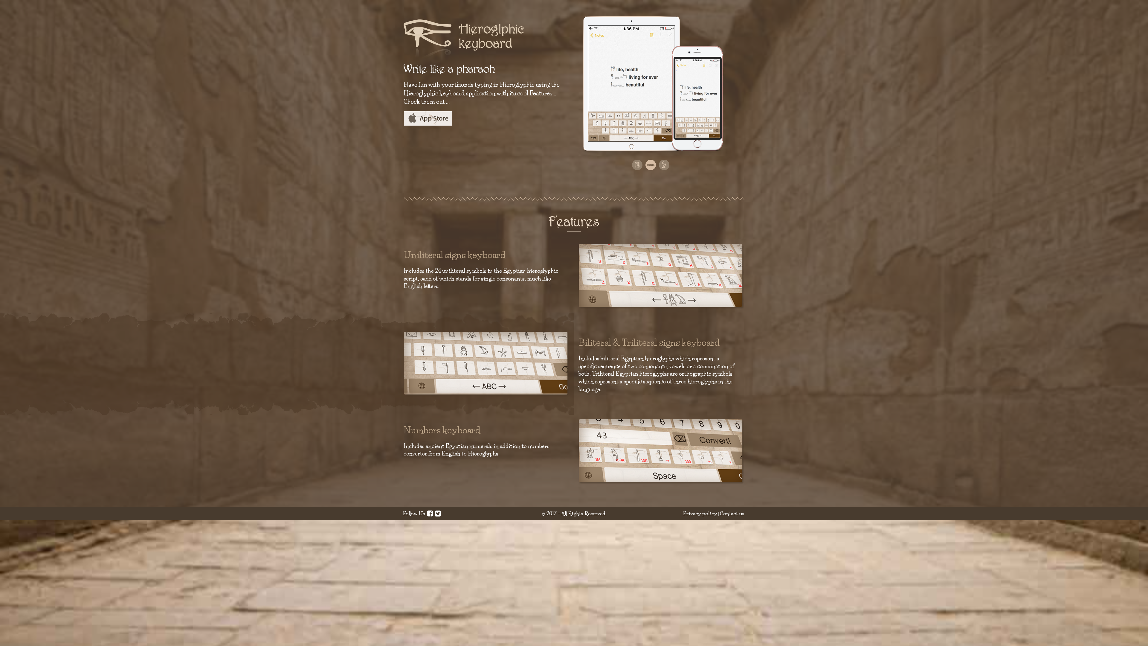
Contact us (732, 513)
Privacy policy (700, 513)
